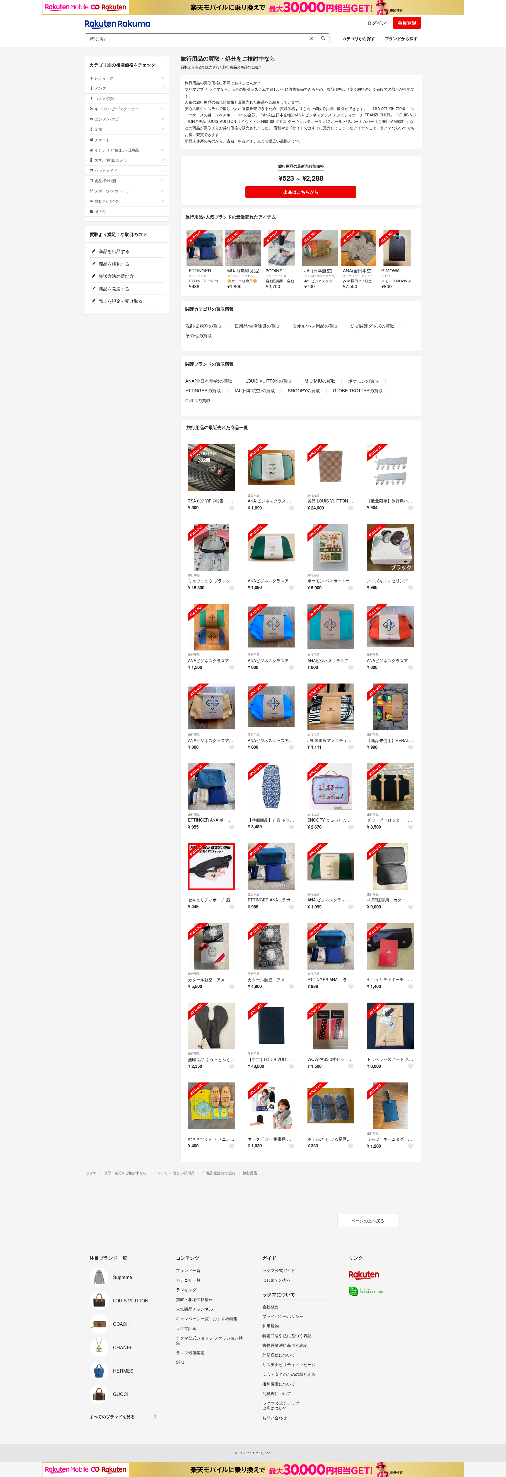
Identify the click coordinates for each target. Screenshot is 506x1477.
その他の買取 (198, 335)
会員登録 (407, 22)
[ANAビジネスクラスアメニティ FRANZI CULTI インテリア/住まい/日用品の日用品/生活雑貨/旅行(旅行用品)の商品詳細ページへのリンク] (271, 547)
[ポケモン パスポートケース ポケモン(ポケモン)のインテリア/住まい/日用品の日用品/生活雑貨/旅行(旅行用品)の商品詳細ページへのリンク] (330, 547)
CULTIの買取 (198, 400)
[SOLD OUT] (205, 248)
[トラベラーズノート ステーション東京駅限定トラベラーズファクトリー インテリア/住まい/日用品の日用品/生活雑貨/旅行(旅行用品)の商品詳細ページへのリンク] (390, 1026)
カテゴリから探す (358, 38)
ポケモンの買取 (363, 381)
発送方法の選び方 (116, 276)
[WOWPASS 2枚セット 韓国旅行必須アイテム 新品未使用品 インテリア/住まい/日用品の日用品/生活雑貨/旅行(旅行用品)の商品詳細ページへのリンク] (330, 1026)
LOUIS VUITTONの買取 (268, 381)
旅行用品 (253, 495)
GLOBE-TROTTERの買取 (358, 390)
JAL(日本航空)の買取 (254, 390)
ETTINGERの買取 (203, 390)
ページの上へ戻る (367, 1220)
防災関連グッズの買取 (372, 326)
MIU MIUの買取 (320, 381)
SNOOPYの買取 (304, 390)
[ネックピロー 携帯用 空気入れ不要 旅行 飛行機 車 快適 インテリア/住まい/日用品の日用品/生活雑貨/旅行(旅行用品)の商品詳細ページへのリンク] (271, 1105)
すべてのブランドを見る (112, 1416)
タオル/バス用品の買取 (315, 326)
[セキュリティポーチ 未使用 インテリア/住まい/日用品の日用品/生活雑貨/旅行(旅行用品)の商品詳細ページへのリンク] (390, 946)
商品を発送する (113, 288)
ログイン (376, 22)
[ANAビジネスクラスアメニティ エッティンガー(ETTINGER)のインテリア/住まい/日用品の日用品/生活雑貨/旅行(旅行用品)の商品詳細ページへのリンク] (271, 627)
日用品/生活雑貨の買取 (257, 326)
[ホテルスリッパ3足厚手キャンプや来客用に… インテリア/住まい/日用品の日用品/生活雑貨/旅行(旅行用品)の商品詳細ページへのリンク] (330, 1105)
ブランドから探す (401, 38)
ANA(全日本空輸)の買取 (209, 381)
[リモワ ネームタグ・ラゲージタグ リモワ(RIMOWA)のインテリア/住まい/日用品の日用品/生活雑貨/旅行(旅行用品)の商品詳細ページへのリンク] (390, 1105)
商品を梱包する (113, 264)
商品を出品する (113, 251)
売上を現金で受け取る (120, 301)
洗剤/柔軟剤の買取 (203, 326)
